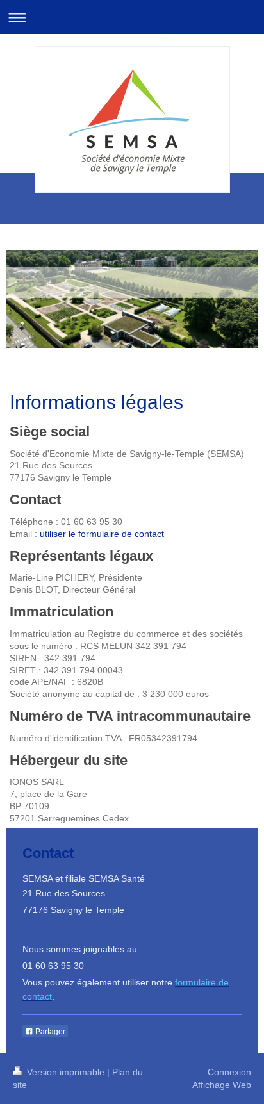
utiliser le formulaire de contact (102, 534)
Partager (49, 1031)
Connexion (229, 1072)
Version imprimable (65, 1072)
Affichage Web (221, 1085)
